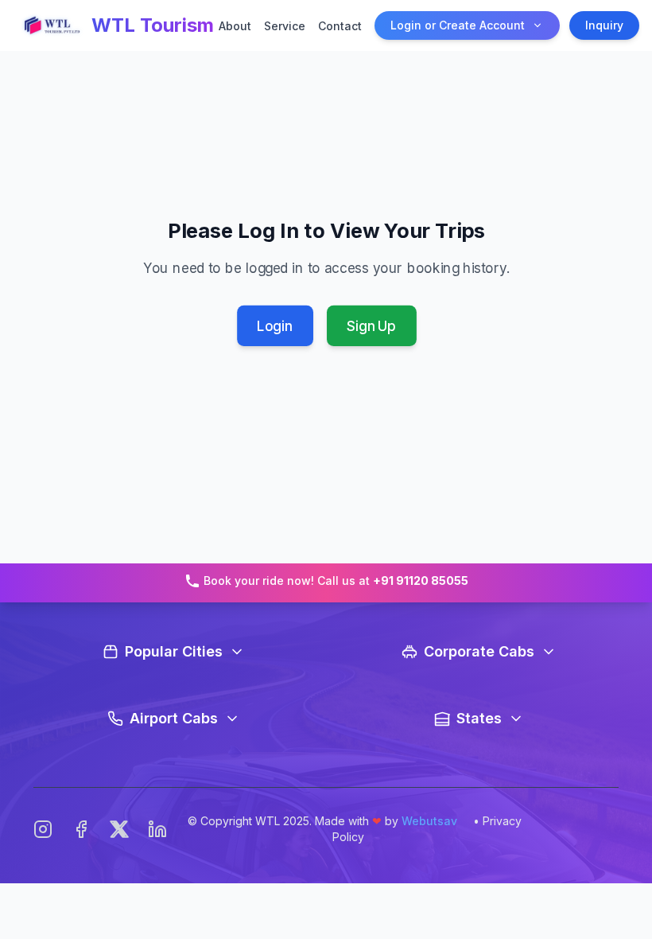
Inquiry (604, 25)
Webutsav (429, 821)
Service (284, 26)
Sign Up (371, 326)
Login (275, 326)
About (235, 26)
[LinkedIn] (157, 829)
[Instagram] (42, 829)
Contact (340, 26)
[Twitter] (119, 829)
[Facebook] (81, 829)
